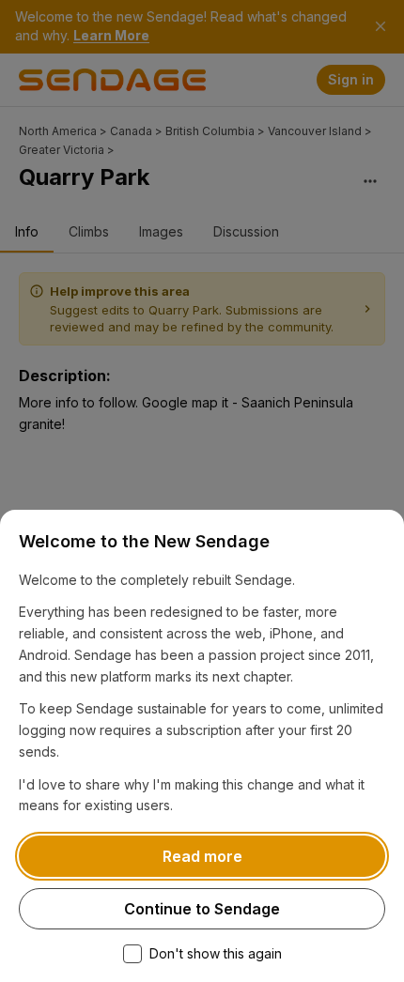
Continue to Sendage (202, 908)
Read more (202, 856)
